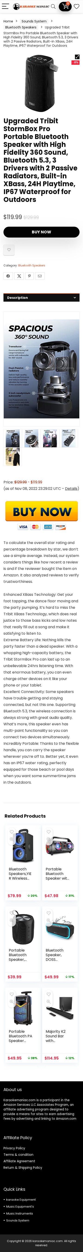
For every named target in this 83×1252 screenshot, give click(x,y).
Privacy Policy (14, 1148)
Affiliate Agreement (19, 1161)
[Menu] (5, 6)
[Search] (53, 6)
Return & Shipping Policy (22, 1167)
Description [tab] (17, 297)
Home (8, 21)
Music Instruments (19, 1213)
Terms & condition (18, 1154)
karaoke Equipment (21, 1199)
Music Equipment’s (20, 1206)
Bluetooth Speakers (20, 27)
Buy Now (41, 232)
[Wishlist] (76, 6)
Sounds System (34, 21)
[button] (77, 57)
